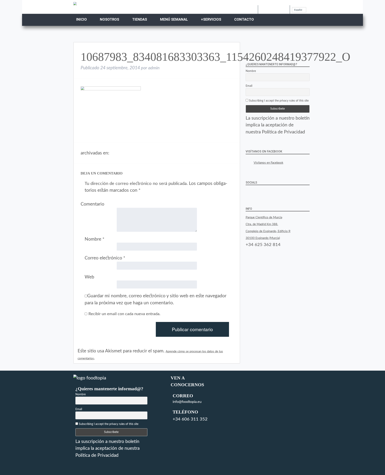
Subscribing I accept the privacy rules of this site (278, 100)
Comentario (92, 204)
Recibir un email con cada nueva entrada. (124, 314)
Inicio (81, 19)
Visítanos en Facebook (264, 151)
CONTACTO (244, 19)
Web (89, 277)
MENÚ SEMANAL (174, 19)
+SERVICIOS (211, 19)
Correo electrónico (105, 258)
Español (298, 10)
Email (249, 86)
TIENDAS (139, 19)
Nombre (94, 239)
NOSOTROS (109, 19)
